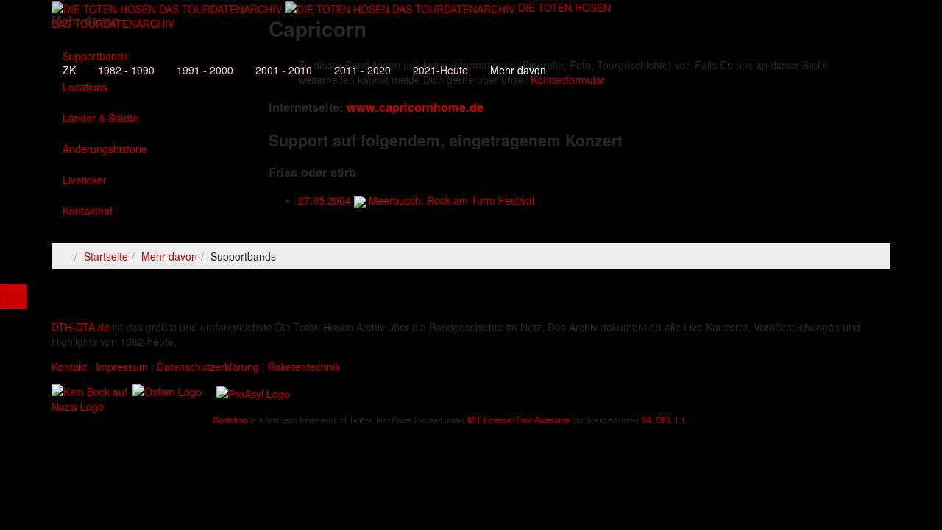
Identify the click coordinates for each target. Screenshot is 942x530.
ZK (69, 70)
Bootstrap (230, 419)
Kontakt (69, 366)
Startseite (106, 256)
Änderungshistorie (105, 148)
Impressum (122, 366)
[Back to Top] (13, 296)
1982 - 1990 (126, 70)
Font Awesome (543, 419)
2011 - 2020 (362, 70)
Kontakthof (88, 210)
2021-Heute (440, 70)
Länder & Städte (100, 117)
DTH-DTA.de (81, 326)
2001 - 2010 (283, 70)
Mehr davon (518, 70)
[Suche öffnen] (331, 40)
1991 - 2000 (205, 70)
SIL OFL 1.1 (663, 419)
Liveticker (85, 179)
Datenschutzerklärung (208, 366)
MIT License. (490, 419)
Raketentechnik (304, 366)
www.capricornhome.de (415, 107)
